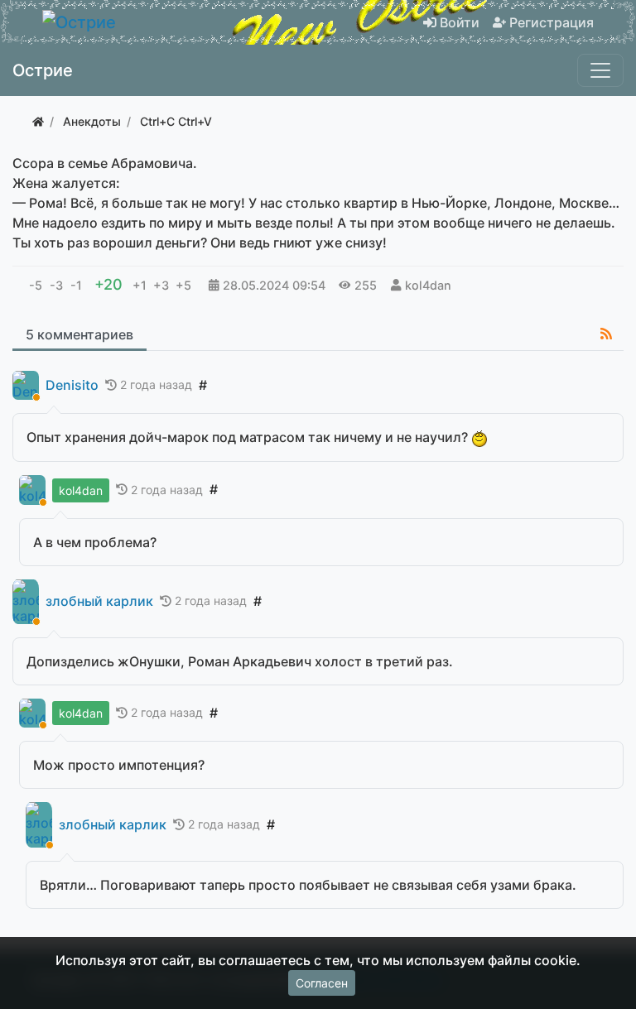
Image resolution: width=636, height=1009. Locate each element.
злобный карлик (99, 601)
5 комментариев (79, 334)
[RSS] (606, 333)
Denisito (72, 385)
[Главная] (38, 121)
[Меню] (600, 70)
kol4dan (428, 285)
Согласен (322, 983)
